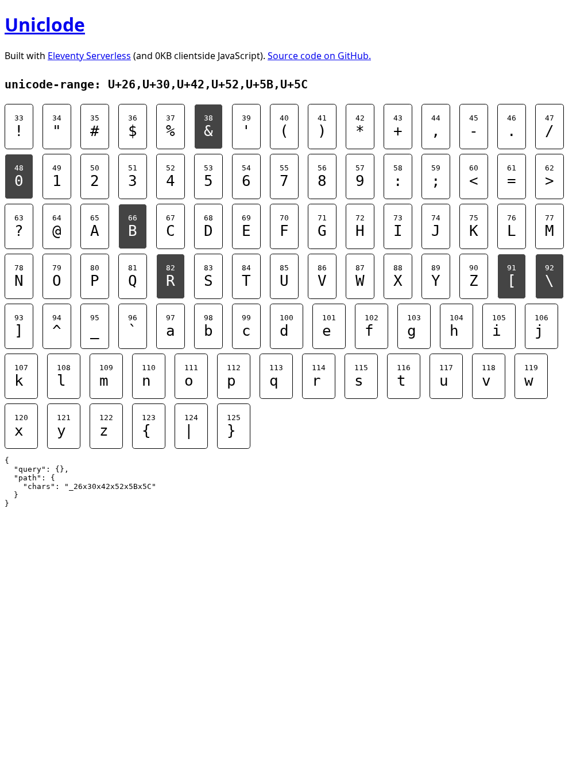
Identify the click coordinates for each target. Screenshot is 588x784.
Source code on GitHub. (319, 55)
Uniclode (45, 24)
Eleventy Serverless (89, 55)
